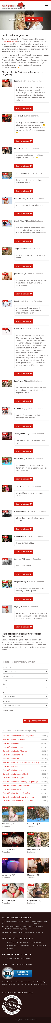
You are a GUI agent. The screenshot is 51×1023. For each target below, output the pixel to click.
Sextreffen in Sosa (25, 766)
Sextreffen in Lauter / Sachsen (25, 751)
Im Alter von (8, 676)
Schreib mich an (23, 108)
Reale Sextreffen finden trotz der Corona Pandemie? (25, 942)
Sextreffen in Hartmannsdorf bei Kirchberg (25, 762)
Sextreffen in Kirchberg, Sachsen (25, 785)
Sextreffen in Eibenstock (25, 755)
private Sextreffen (9, 41)
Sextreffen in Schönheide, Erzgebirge (25, 797)
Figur (5, 692)
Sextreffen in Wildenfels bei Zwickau (25, 801)
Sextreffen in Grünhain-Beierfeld (25, 793)
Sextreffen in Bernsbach (25, 770)
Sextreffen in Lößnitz (25, 758)
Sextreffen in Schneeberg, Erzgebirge (25, 735)
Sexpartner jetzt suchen (36, 721)
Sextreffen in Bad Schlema (25, 747)
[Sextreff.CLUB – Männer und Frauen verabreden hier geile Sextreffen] (13, 5)
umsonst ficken (24, 958)
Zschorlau (37, 81)
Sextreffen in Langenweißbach (25, 774)
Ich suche (7, 667)
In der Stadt (8, 711)
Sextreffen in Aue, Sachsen (25, 739)
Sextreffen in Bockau (25, 743)
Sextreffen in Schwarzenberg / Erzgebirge (25, 781)
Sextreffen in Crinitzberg (25, 789)
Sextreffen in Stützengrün (25, 778)
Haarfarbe (7, 701)
